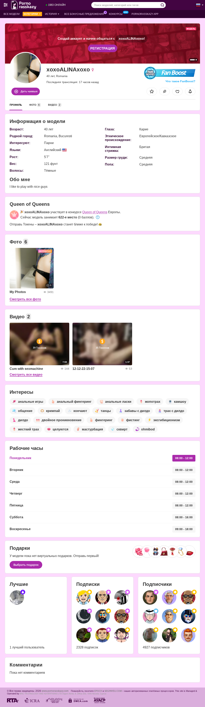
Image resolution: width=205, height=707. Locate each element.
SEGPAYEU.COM (113, 691)
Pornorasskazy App (145, 14)
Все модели (12, 14)
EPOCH (98, 691)
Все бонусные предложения (84, 14)
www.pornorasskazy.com (55, 691)
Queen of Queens (94, 212)
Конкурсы (116, 14)
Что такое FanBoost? (180, 81)
